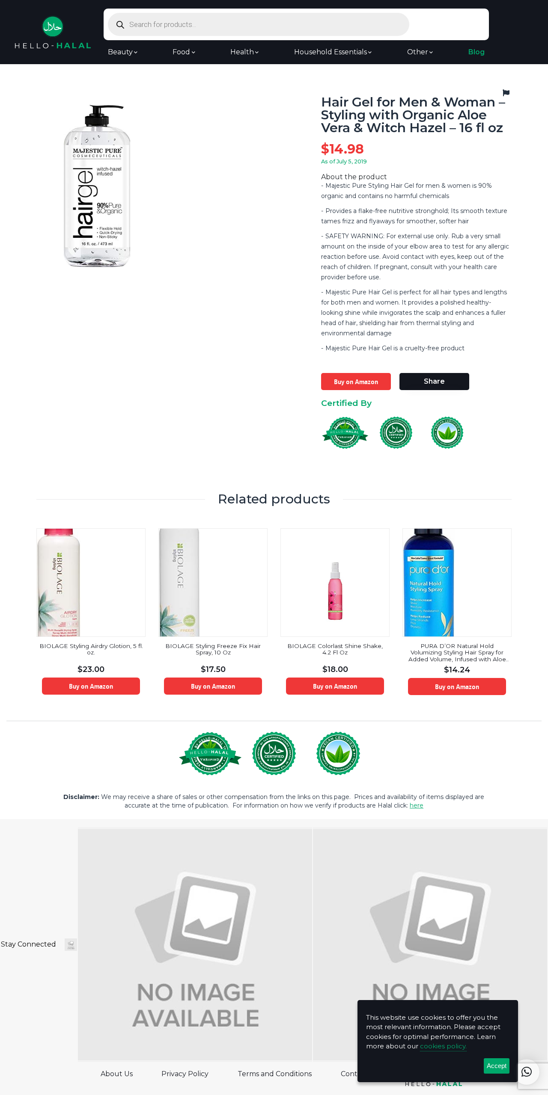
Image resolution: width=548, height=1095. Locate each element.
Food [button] (181, 52)
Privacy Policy (184, 1074)
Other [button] (417, 52)
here (416, 805)
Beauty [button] (120, 52)
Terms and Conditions (275, 1074)
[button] (526, 1072)
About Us (117, 1074)
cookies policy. (443, 1046)
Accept (496, 1065)
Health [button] (242, 52)
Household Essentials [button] (330, 52)
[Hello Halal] (53, 31)
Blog (476, 52)
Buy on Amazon (356, 381)
